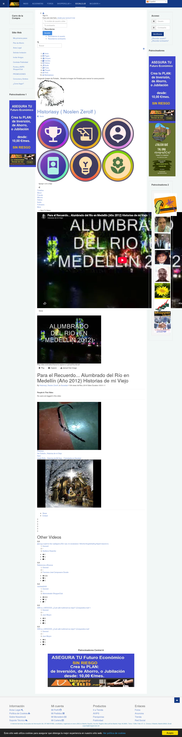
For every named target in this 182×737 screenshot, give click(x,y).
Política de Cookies (18, 713)
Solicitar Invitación (19, 52)
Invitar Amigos (18, 57)
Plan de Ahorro (18, 43)
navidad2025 (42, 586)
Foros (50, 3)
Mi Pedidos (56, 713)
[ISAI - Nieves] (162, 257)
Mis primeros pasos (20, 38)
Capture (53, 368)
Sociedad (64, 385)
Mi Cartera (56, 720)
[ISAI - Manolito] (162, 241)
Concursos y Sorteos (20, 79)
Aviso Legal (17, 48)
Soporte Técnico (17, 720)
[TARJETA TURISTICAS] (165, 204)
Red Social (140, 720)
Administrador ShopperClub (53, 593)
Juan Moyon (47, 615)
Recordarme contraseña (57, 38)
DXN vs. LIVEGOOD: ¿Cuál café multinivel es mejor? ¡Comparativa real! (63, 629)
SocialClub (80, 3)
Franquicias (98, 716)
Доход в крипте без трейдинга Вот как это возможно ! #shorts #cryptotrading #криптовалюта (72, 544)
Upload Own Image (69, 368)
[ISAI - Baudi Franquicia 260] (162, 307)
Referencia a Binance (45, 565)
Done (41, 311)
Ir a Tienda (98, 709)
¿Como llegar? (18, 83)
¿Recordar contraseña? (160, 41)
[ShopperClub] (14, 3)
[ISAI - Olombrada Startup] (162, 89)
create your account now (66, 18)
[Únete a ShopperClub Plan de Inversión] (91, 670)
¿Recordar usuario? (158, 38)
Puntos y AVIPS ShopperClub (18, 68)
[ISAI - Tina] (162, 291)
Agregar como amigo (45, 183)
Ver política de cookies (114, 733)
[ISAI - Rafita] (162, 224)
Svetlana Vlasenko (49, 551)
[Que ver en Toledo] (162, 149)
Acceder (47, 33)
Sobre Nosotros (17, 716)
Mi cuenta (94, 3)
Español (152, 2)
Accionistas (37, 3)
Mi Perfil (55, 709)
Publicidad (98, 720)
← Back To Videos (45, 210)
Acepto (170, 732)
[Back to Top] (177, 700)
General (45, 546)
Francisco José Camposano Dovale (55, 572)
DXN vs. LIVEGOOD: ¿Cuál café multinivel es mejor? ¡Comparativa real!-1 (64, 608)
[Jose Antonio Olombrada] (22, 133)
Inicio (25, 3)
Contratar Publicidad (20, 62)
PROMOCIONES (19, 74)
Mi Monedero (57, 716)
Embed (45, 515)
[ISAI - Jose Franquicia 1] (162, 324)
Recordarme (50, 29)
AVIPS (96, 713)
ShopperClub (63, 3)
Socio (41, 116)
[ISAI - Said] (162, 274)
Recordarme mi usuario (56, 36)
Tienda (138, 716)
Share (45, 513)
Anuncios (139, 713)
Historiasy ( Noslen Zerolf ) (66, 111)
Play (42, 368)
